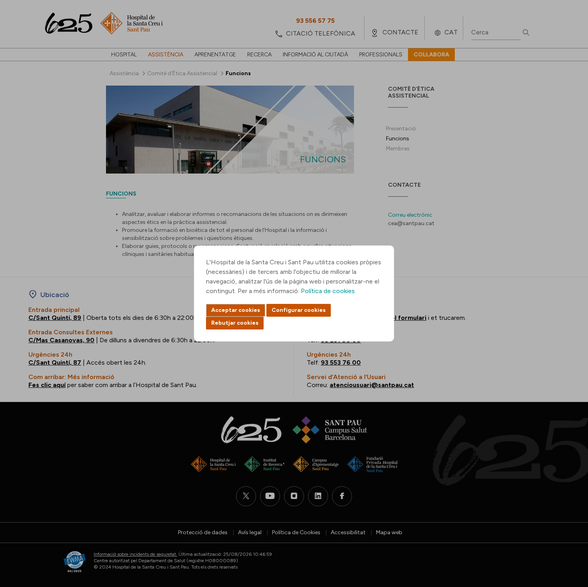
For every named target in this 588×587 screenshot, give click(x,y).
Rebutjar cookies (234, 322)
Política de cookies (328, 291)
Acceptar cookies (235, 310)
